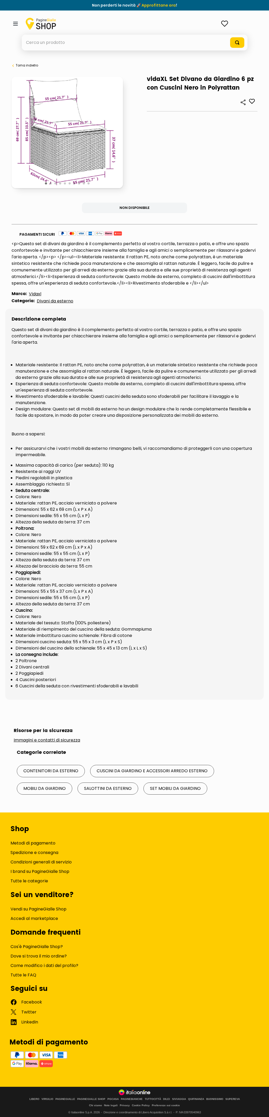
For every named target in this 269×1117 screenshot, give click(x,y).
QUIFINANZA (196, 1099)
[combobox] (134, 42)
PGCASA (113, 1099)
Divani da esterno (55, 301)
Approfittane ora (159, 5)
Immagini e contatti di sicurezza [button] (47, 740)
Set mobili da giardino (175, 788)
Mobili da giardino (44, 788)
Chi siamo (95, 1105)
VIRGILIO (47, 1099)
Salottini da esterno (108, 788)
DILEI (166, 1099)
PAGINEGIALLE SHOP (91, 1099)
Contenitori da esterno (50, 771)
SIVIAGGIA (179, 1099)
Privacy (125, 1105)
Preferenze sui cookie (166, 1105)
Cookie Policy (141, 1105)
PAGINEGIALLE (65, 1099)
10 (88, 183)
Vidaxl (35, 294)
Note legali (111, 1105)
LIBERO (34, 1099)
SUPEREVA (232, 1099)
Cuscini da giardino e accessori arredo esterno (152, 771)
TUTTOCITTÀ (153, 1099)
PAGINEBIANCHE (132, 1099)
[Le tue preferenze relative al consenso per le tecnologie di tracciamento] (260, 1108)
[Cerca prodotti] (237, 42)
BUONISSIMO (214, 1099)
